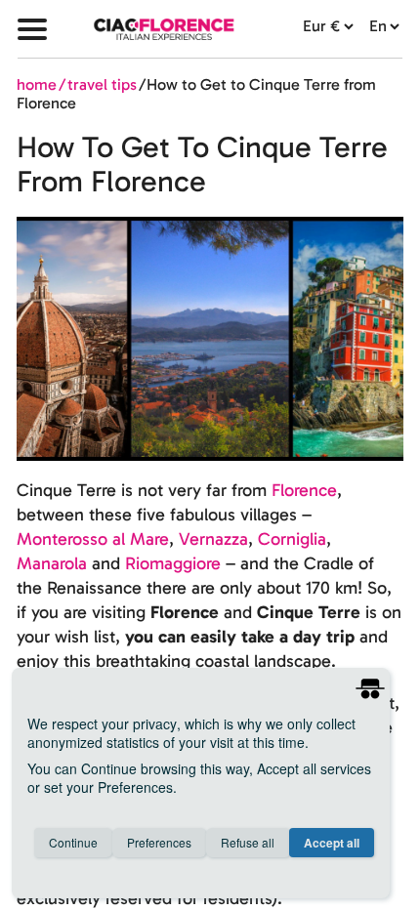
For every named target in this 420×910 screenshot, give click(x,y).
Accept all (331, 842)
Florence (304, 490)
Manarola (52, 563)
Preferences (159, 842)
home (37, 84)
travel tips (102, 84)
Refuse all (247, 842)
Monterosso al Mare (93, 539)
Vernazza (213, 539)
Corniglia (292, 539)
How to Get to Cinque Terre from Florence (196, 93)
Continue (73, 842)
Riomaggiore (173, 563)
